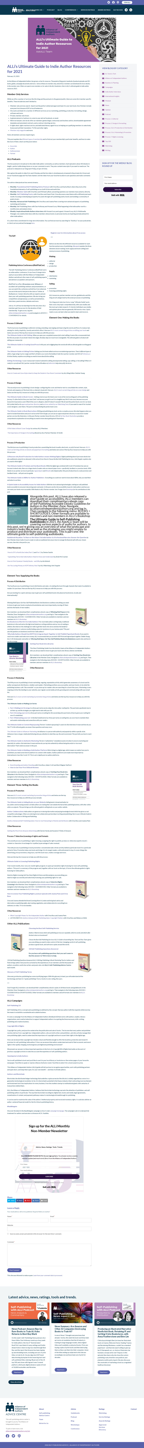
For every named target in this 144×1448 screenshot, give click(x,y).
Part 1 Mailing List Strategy (20, 708)
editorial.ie (52, 363)
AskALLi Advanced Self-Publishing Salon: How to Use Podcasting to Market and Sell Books (37, 821)
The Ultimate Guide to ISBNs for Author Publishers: (25, 478)
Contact (134, 1409)
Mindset (108, 101)
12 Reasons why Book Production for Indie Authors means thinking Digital (34, 456)
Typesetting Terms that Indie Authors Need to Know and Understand (30, 557)
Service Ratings (104, 1417)
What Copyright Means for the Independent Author (27, 915)
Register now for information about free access (68, 233)
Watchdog (108, 146)
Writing (107, 150)
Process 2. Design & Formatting (115, 123)
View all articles (16, 1382)
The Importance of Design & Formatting (21, 433)
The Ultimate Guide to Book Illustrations (22, 411)
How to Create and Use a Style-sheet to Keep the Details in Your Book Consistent (34, 373)
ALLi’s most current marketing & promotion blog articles (32, 697)
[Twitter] (108, 2)
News (107, 105)
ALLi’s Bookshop (79, 516)
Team (41, 1419)
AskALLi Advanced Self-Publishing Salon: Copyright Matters (43, 918)
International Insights (112, 96)
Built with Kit (49, 1187)
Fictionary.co (86, 354)
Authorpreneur (15, 151)
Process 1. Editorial (111, 119)
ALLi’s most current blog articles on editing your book (68, 330)
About (41, 1409)
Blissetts (48, 471)
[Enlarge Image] (72, 40)
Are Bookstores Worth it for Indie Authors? (23, 622)
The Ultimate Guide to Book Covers (20, 397)
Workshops (75, 1425)
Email (52, 1216)
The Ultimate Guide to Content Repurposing (23, 725)
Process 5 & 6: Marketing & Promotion (118, 132)
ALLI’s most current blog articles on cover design (70, 390)
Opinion (108, 110)
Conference (75, 1429)
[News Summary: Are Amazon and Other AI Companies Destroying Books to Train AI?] (71, 1322)
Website (10, 1225)
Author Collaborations (15, 811)
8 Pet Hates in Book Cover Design (19, 428)
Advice (73, 1409)
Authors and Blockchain (15, 1074)
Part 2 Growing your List (19, 713)
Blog (72, 1421)
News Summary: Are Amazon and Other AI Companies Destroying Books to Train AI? (70, 1329)
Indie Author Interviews (113, 92)
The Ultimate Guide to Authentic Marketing (23, 741)
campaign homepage (57, 1111)
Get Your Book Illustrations (68, 416)
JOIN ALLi (127, 2)
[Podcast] (118, 2)
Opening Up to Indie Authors (17, 1056)
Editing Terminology (14, 361)
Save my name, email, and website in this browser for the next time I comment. (36, 1234)
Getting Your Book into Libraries (42, 644)
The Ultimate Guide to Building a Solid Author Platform (27, 750)
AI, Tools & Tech (110, 74)
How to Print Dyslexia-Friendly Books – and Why (23, 561)
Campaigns (109, 87)
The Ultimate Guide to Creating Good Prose (23, 344)
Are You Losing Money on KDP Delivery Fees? (23, 565)
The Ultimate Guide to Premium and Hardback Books (26, 466)
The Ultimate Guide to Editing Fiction (20, 351)
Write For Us (43, 1423)
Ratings (102, 1409)
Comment (11, 1242)
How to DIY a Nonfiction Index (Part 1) (21, 552)
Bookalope (69, 489)
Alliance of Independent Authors (116, 78)
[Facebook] (113, 2)
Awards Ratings (104, 1421)
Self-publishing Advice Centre (44, 1414)
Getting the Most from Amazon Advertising (22, 831)
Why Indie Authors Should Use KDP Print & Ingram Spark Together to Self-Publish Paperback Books (44, 634)
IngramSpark (38, 471)
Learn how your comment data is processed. (47, 1275)
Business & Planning (112, 83)
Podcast (108, 114)
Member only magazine (18, 130)
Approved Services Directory (102, 1427)
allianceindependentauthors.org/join (18, 1431)
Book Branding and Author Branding (22, 765)
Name (9, 1216)
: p (35, 894)
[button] (11, 1200)
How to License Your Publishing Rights (21, 894)
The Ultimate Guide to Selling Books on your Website (26, 802)
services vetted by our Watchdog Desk (56, 404)
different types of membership (32, 139)
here (33, 223)
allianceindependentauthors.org (19, 313)
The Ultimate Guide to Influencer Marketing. (22, 731)
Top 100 (108, 141)
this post (76, 246)
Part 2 (39, 552)
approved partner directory (31, 404)
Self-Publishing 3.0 (14, 1005)
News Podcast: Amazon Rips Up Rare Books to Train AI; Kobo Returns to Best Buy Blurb (27, 1331)
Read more (17, 1372)
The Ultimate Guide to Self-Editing (20, 335)
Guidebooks (75, 1413)
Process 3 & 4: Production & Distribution (118, 128)
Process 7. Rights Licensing (114, 137)
